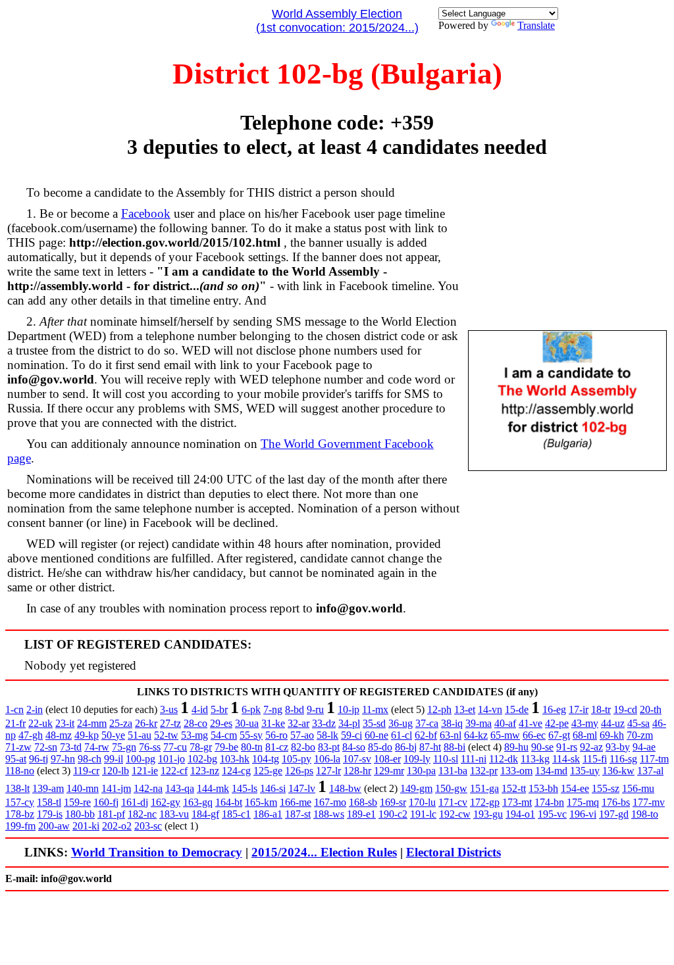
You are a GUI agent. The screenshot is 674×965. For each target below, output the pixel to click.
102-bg (202, 758)
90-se (542, 747)
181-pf (111, 814)
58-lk (327, 735)
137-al (650, 770)
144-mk (213, 788)
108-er (387, 758)
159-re (77, 802)
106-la (327, 758)
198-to (644, 814)
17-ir (578, 709)
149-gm (416, 788)
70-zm (640, 735)
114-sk (566, 758)
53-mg (194, 735)
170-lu (422, 802)
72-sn (45, 747)
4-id (200, 709)
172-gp (485, 802)
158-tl (49, 802)
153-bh (543, 788)
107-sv (357, 758)
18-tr (601, 709)
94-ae (644, 747)
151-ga (484, 788)
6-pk (251, 709)
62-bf (426, 735)
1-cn (14, 709)
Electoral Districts (453, 852)
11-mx (375, 709)
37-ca (426, 723)
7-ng (272, 709)
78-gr (201, 747)
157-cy (19, 802)
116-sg (623, 758)
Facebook (145, 213)
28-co (195, 723)
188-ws (328, 814)
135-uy (585, 770)
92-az (591, 747)
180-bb (80, 814)
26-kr (146, 723)
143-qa (179, 788)
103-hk (234, 758)
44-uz (613, 723)
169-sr (393, 802)
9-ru (315, 709)
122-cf (174, 770)
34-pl (349, 723)
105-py (296, 758)
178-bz (19, 814)
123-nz (204, 770)
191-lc (423, 814)
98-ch (89, 758)
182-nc (142, 814)
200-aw (54, 825)
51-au (139, 735)
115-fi (595, 758)
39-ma (478, 723)
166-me (295, 802)
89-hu (516, 747)
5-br (219, 709)
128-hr (357, 770)
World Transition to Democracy (156, 852)
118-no (19, 770)
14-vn (490, 709)
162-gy (165, 802)
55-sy (251, 735)
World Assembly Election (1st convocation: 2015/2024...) (337, 20)
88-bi (454, 747)
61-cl (401, 735)
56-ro (276, 735)
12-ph (439, 709)
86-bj (406, 747)
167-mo (330, 802)
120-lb (115, 770)
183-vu (174, 814)
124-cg (236, 770)
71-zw (18, 747)
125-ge (267, 770)
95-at (15, 758)
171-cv (452, 802)
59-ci (351, 735)
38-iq (452, 723)
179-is (50, 814)
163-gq (198, 802)
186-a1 (267, 814)
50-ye (113, 735)
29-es (221, 723)
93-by (618, 747)
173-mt (517, 802)
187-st (298, 814)
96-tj (38, 758)
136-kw (618, 770)
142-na (148, 788)
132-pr (484, 770)
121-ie (145, 770)
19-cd (625, 709)
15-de (517, 709)
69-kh (612, 735)
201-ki (85, 825)
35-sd (374, 723)
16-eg (554, 709)
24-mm (92, 723)
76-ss (150, 747)
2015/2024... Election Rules (324, 852)
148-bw (345, 788)
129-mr (389, 770)
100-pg (140, 758)
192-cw (455, 814)
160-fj (105, 802)
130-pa (421, 770)
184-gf (205, 814)
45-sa (638, 723)
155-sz (605, 788)
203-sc (148, 825)
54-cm (224, 735)
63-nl (450, 735)
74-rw (96, 747)
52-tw (166, 735)
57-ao (302, 735)
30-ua (247, 723)
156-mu (638, 788)
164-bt (228, 802)
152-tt (514, 788)
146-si (273, 788)
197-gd (614, 814)
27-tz (170, 723)
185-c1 (236, 814)
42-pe (557, 723)
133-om (516, 770)
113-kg (535, 758)
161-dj (134, 802)
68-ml (585, 735)
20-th (650, 709)
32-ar (298, 723)
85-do (380, 747)
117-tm (654, 758)
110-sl (445, 758)
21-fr (15, 723)
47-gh (30, 735)
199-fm (20, 825)
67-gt (559, 735)
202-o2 (117, 825)
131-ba (452, 770)
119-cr (86, 770)
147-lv (301, 788)
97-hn (63, 758)
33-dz (324, 723)
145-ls (244, 788)
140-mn (82, 788)
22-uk (40, 723)
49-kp (86, 735)
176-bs (616, 802)
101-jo (171, 758)
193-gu (488, 814)
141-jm (116, 788)
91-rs (566, 747)
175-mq (583, 802)
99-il (113, 758)
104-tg (265, 758)
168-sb (363, 802)
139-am (48, 788)
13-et (464, 709)
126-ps (299, 770)
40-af (505, 723)
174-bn (549, 802)
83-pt (329, 747)
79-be (226, 747)
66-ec (534, 735)
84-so (353, 747)
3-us (169, 709)
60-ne (376, 735)
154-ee (575, 788)
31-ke (273, 723)
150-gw (451, 788)
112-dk (503, 758)
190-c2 (392, 814)
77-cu (175, 747)
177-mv (649, 802)
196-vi (582, 814)
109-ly (416, 758)
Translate (536, 25)
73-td (71, 747)
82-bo (303, 747)
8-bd (294, 709)
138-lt (17, 788)
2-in (34, 709)
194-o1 (520, 814)
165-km (261, 802)
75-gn (124, 747)
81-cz (276, 747)
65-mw (505, 735)
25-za (120, 723)
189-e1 (361, 814)
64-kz (476, 735)
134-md (551, 770)
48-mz (58, 735)
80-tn (252, 747)
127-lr (328, 770)
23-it (64, 723)
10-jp (348, 709)
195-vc (552, 814)
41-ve (530, 723)
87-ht (430, 747)
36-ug (400, 723)
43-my (584, 723)
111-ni (473, 758)
